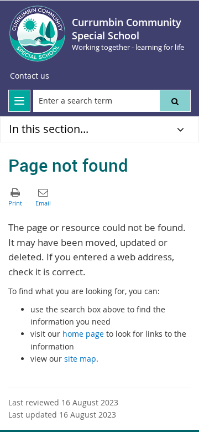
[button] (175, 101)
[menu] (19, 101)
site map (80, 358)
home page (83, 333)
